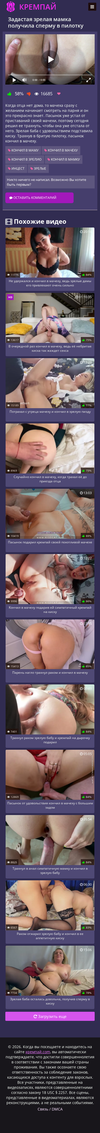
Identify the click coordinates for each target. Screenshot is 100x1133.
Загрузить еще (51, 1016)
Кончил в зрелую (26, 159)
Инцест (18, 168)
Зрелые (39, 168)
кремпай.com (38, 1051)
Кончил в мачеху (62, 150)
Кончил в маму (24, 150)
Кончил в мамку (65, 159)
